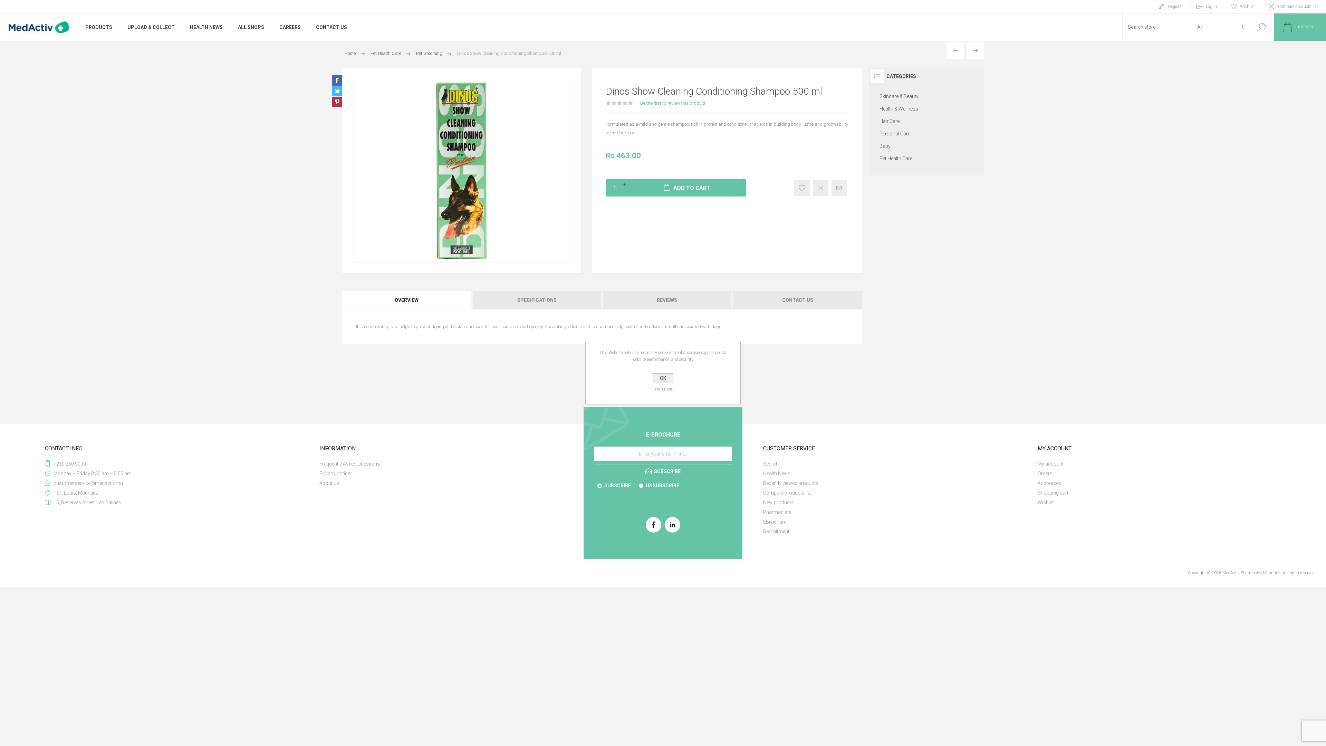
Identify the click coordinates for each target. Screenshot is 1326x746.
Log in (1211, 6)
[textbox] (1157, 27)
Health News (776, 473)
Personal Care (895, 133)
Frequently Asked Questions (349, 464)
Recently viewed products (790, 483)
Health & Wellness (899, 109)
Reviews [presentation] (667, 300)
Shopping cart (1053, 493)
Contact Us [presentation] (797, 300)
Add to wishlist (802, 188)
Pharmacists (777, 512)
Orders (1045, 473)
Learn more (663, 388)
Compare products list (1298, 6)
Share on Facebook (337, 80)
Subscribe (617, 485)
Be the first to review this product (672, 103)
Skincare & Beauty (899, 96)
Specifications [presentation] (537, 300)
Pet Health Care (896, 158)
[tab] (407, 300)
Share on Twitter (337, 91)
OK (663, 378)
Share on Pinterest (337, 102)
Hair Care (890, 121)
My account (1051, 464)
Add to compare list (820, 188)
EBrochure (774, 522)
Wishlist (1046, 502)
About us (329, 483)
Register (1175, 6)
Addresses (1049, 483)
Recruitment (776, 531)
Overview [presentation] (407, 300)
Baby (885, 146)
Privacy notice (334, 473)
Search (1261, 27)
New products (778, 502)
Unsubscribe (662, 485)
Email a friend (839, 188)
